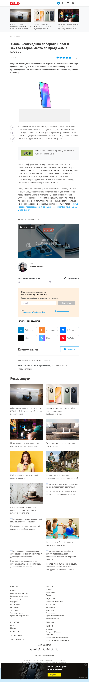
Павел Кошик (37, 266)
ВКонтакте (71, 330)
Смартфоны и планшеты (19, 593)
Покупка (49, 589)
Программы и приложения (19, 616)
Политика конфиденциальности (57, 640)
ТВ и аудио (14, 610)
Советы (49, 586)
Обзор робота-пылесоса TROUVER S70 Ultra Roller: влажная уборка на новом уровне (20, 28)
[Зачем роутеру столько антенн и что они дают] (62, 429)
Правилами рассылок (62, 311)
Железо (13, 628)
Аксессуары (14, 607)
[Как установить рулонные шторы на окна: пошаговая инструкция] (62, 485)
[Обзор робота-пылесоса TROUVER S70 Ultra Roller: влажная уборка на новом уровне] (26, 394)
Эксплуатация (51, 592)
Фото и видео (15, 604)
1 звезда (57, 57)
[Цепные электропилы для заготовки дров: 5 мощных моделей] (62, 461)
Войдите (22, 365)
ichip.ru (49, 626)
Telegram (29, 330)
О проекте (49, 629)
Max (48, 338)
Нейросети (15, 632)
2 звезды (60, 57)
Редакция (49, 635)
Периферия (14, 602)
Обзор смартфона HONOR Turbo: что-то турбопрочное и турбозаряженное (43, 27)
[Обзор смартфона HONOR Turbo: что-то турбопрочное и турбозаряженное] (62, 394)
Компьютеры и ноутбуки (19, 596)
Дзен (27, 338)
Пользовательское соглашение (57, 637)
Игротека (14, 622)
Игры (12, 625)
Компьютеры (50, 604)
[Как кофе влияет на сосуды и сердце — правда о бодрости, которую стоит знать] (26, 493)
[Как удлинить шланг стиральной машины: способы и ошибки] (26, 520)
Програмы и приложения (55, 616)
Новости (14, 586)
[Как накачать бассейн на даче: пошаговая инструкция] (62, 528)
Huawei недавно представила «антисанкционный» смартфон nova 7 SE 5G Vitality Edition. (48, 207)
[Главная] (11, 37)
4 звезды (66, 57)
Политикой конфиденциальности (34, 312)
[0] (50, 282)
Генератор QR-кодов (53, 632)
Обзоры (13, 590)
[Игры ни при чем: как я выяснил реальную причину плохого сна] (26, 429)
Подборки (50, 599)
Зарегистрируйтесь (40, 365)
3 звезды (63, 57)
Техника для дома (16, 613)
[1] (19, 282)
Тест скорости (17, 639)
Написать (71, 349)
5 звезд (69, 57)
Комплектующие (16, 599)
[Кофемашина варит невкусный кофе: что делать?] (26, 461)
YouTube (70, 338)
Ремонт (48, 595)
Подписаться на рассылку (44, 655)
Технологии (16, 636)
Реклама (50, 622)
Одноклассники (52, 330)
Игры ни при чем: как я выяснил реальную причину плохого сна (68, 26)
